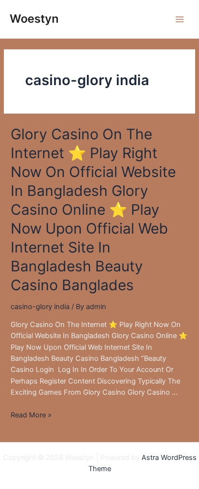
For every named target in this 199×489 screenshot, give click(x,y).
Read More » (31, 415)
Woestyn (34, 19)
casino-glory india (40, 306)
